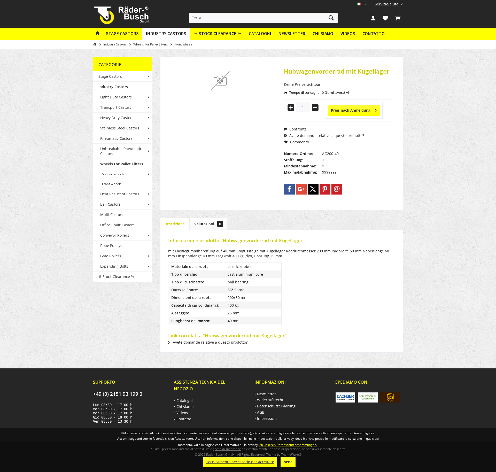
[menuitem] (387, 4)
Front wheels (111, 184)
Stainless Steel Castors (119, 128)
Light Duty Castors (116, 97)
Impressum (267, 418)
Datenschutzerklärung (276, 406)
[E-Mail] (336, 189)
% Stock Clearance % (116, 276)
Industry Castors (113, 86)
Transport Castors (115, 107)
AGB (260, 412)
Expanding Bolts (114, 266)
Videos (347, 33)
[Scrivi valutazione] (338, 78)
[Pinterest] (325, 189)
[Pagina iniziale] (97, 34)
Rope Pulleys (111, 245)
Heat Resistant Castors (119, 193)
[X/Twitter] (313, 189)
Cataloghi (260, 33)
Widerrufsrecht (270, 399)
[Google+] (301, 189)
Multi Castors (111, 214)
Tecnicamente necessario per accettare (240, 461)
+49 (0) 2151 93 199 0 (117, 394)
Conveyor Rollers (114, 235)
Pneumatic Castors (116, 138)
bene (288, 461)
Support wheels (113, 174)
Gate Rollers (110, 255)
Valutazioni (207, 223)
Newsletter (291, 33)
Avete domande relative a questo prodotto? (326, 135)
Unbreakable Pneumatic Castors (121, 151)
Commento (299, 142)
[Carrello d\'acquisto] (397, 18)
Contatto (373, 33)
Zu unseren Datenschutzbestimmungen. (288, 445)
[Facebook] (289, 189)
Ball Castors (110, 204)
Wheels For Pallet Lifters (121, 163)
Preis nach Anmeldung (350, 110)
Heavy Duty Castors (117, 117)
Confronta (297, 129)
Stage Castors (110, 76)
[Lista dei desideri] (385, 18)
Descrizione (174, 223)
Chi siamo (323, 33)
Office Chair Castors (117, 224)
